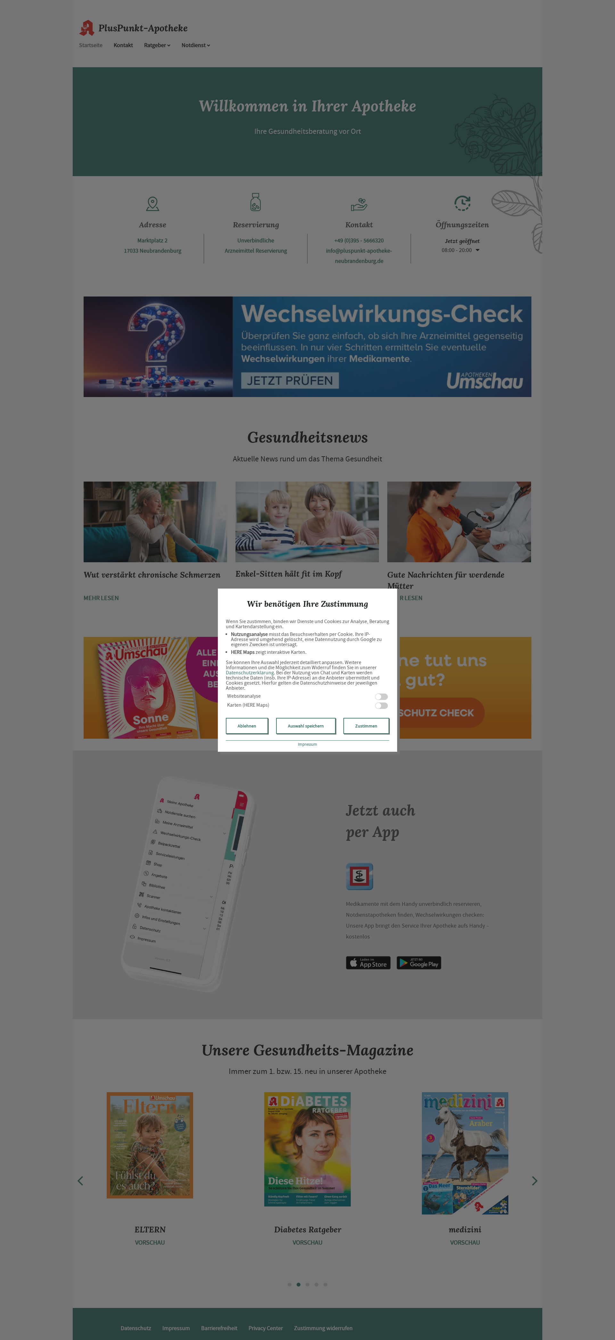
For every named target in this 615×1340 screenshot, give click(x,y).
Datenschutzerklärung (250, 673)
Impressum (307, 744)
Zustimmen (366, 726)
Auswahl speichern (306, 726)
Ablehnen (247, 726)
